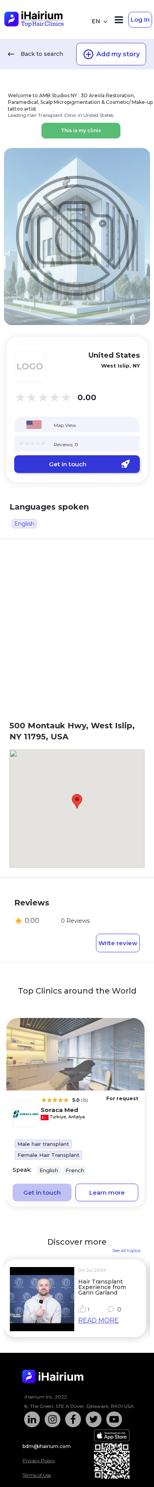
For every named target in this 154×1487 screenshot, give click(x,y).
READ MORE (98, 1320)
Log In (140, 19)
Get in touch (67, 464)
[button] (77, 801)
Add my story (118, 54)
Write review (117, 943)
